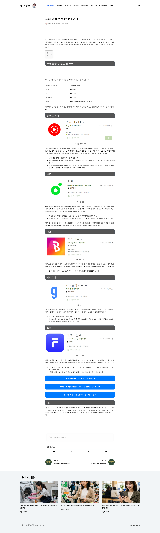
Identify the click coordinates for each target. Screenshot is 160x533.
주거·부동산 (76, 5)
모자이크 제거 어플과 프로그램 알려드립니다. (79, 386)
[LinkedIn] (106, 451)
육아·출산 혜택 (85, 5)
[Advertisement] (80, 33)
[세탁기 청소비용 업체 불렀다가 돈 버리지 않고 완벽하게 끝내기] (39, 492)
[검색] (139, 5)
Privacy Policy (135, 525)
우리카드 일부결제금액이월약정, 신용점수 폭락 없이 (78, 506)
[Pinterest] (88, 451)
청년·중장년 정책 (103, 5)
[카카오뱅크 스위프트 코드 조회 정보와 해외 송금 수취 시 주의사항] (121, 492)
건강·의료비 (68, 5)
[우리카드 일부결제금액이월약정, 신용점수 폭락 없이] (80, 492)
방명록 (111, 5)
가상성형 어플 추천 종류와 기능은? (78, 378)
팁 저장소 (25, 5)
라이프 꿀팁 (59, 5)
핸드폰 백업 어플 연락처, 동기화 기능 (79, 394)
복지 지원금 (94, 5)
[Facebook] (54, 451)
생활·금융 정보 (50, 5)
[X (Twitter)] (71, 451)
